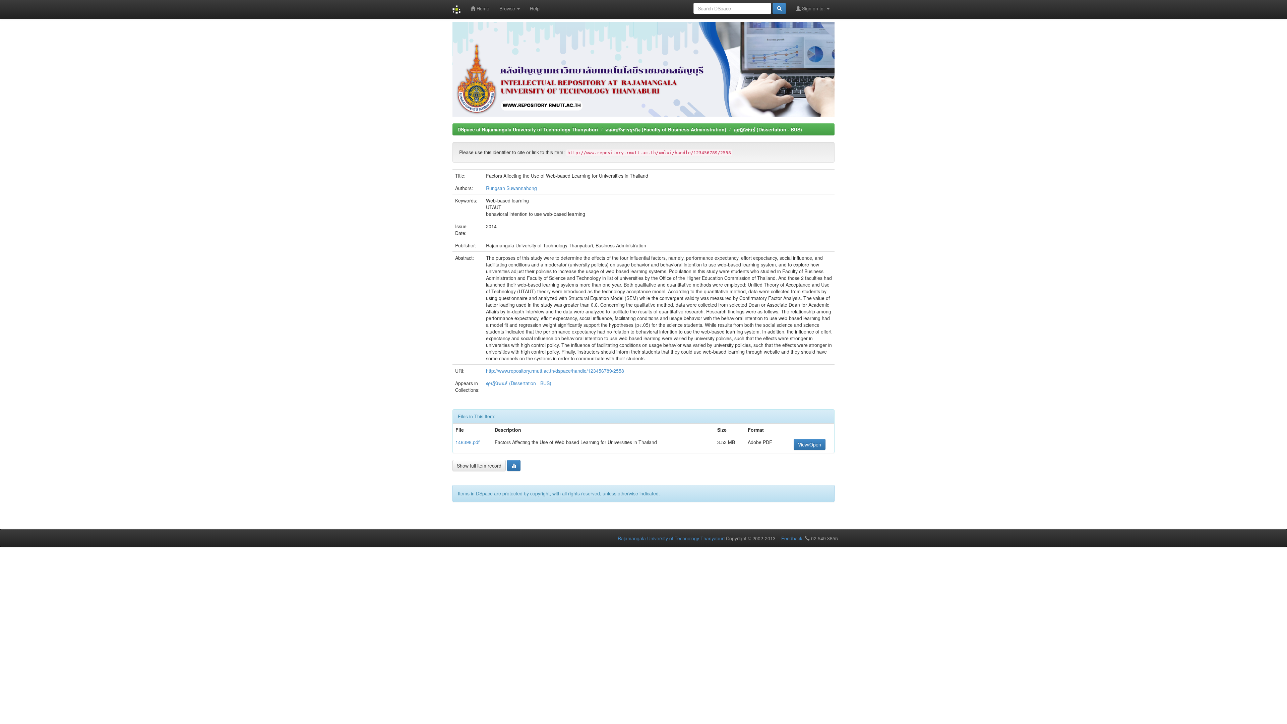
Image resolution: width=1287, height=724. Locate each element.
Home (482, 8)
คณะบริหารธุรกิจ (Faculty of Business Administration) (665, 129)
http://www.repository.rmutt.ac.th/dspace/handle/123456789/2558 (555, 370)
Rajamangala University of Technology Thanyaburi (671, 538)
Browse (507, 8)
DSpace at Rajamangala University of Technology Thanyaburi (527, 129)
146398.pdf (467, 442)
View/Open (809, 444)
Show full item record (479, 465)
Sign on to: (813, 8)
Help (535, 8)
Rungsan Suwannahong (511, 188)
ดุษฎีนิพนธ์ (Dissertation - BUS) (768, 129)
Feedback (791, 538)
